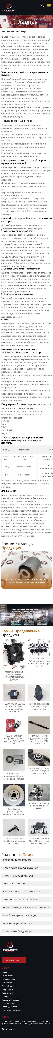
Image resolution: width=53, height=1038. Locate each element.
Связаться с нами (14, 960)
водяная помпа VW (14, 883)
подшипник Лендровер (17, 931)
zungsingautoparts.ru (20, 266)
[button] (46, 576)
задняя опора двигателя (17, 923)
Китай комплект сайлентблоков (21, 891)
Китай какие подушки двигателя (22, 867)
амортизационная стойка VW (20, 899)
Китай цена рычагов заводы (20, 915)
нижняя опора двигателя (18, 875)
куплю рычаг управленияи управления (26, 907)
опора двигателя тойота (17, 859)
